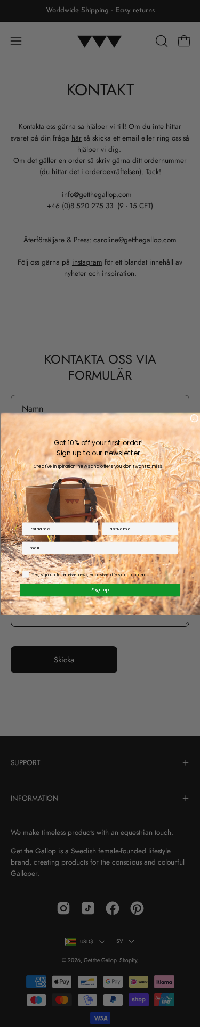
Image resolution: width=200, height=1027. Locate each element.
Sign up (100, 589)
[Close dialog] (194, 418)
